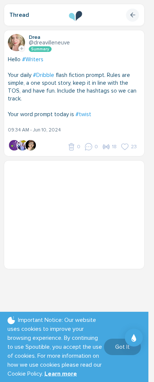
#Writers (32, 59)
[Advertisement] (77, 211)
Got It (122, 347)
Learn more (60, 374)
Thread (19, 15)
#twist (83, 114)
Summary (40, 49)
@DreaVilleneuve (49, 42)
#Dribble (43, 75)
